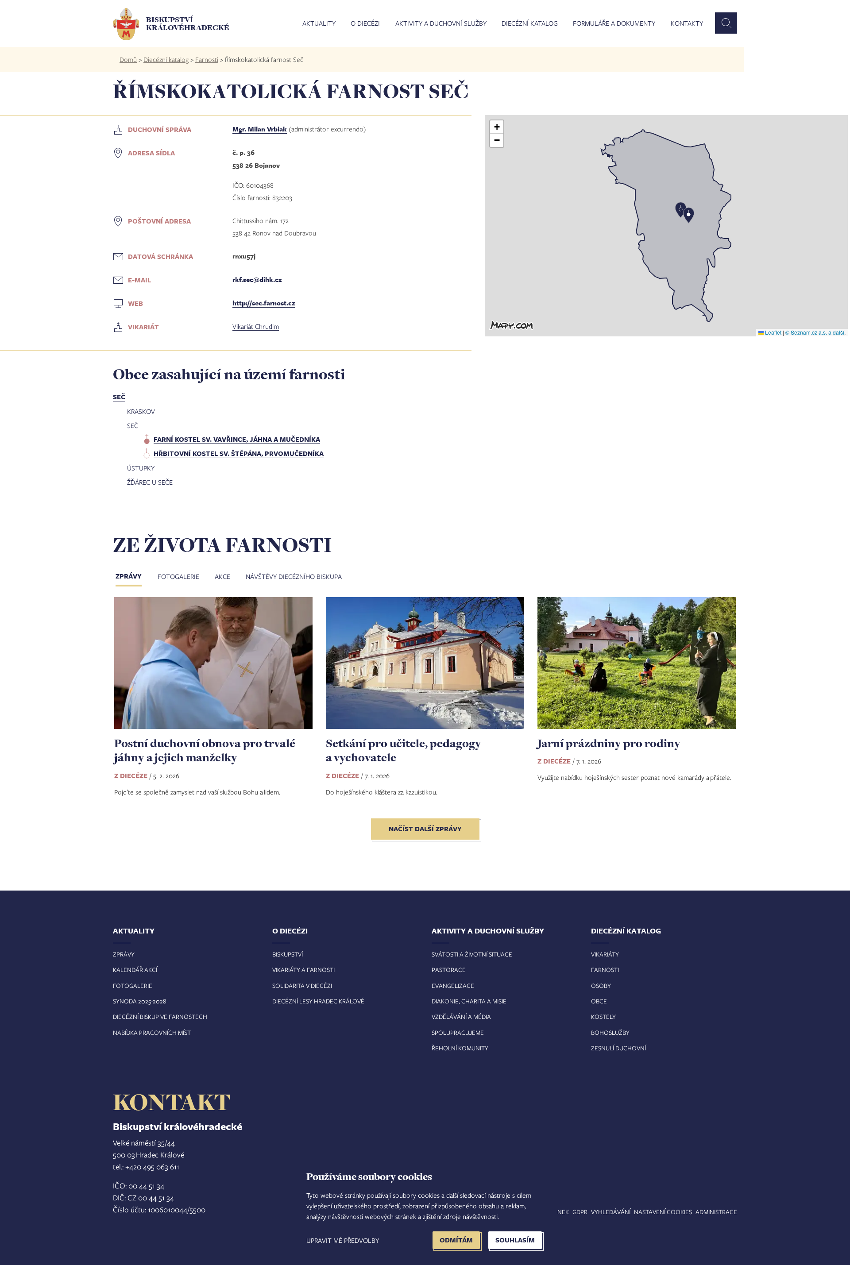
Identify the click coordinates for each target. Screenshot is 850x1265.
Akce (222, 576)
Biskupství (287, 954)
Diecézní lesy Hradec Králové (318, 1001)
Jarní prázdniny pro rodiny (608, 743)
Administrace (716, 1211)
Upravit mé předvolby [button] (342, 1240)
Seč (119, 396)
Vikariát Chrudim (255, 326)
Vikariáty (605, 954)
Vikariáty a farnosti (303, 969)
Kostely (603, 1016)
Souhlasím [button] (515, 1240)
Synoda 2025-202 (138, 1001)
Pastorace (449, 969)
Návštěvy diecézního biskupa (294, 576)
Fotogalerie (178, 576)
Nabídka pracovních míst (152, 1032)
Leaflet (772, 332)
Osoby (601, 985)
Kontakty (687, 23)
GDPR (579, 1211)
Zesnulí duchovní (618, 1048)
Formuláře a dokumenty (614, 23)
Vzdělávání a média (461, 1016)
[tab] (136, 577)
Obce (599, 1001)
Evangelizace (453, 985)
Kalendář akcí (135, 969)
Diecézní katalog (530, 23)
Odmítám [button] (456, 1240)
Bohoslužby (610, 1032)
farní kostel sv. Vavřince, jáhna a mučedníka (237, 439)
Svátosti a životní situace (472, 954)
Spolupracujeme (458, 1032)
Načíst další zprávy (425, 828)
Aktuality (319, 23)
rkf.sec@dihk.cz (257, 279)
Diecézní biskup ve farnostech (160, 1016)
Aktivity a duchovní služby (441, 23)
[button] (666, 225)
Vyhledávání (610, 1211)
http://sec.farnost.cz (263, 303)
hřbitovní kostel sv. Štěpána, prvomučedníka (239, 453)
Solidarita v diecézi (302, 985)
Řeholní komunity (460, 1048)
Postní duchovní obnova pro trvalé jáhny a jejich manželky (204, 750)
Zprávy (129, 576)
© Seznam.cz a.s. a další (814, 332)
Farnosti (206, 59)
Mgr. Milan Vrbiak (259, 129)
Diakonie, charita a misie (469, 1001)
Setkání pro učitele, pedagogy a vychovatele (403, 750)
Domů (128, 59)
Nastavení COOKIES (663, 1211)
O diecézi (365, 23)
